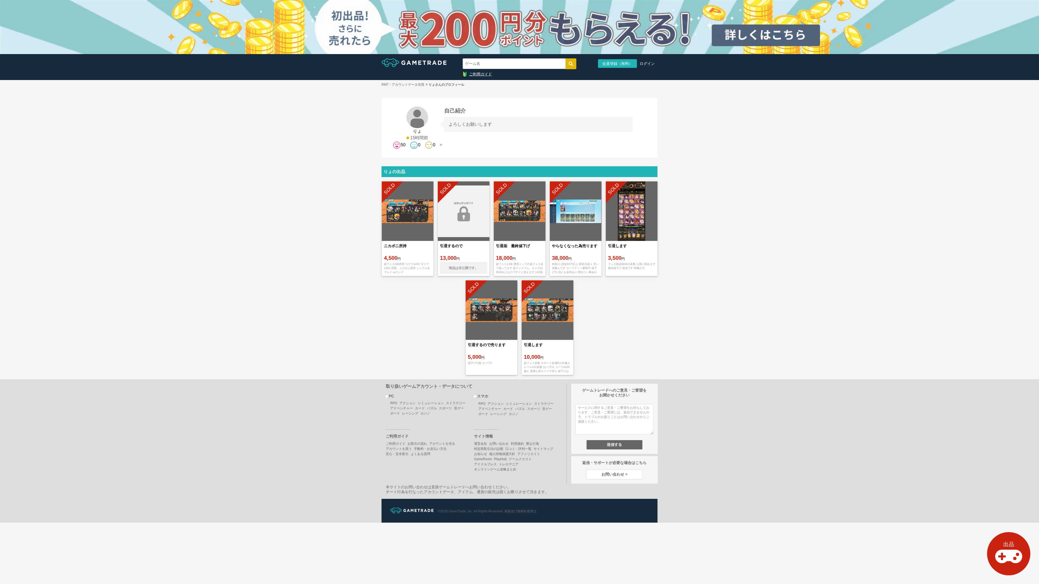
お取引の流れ (417, 444)
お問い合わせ (499, 444)
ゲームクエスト (520, 459)
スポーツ (445, 408)
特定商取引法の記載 (488, 449)
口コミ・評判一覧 (518, 449)
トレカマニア (508, 464)
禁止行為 (532, 444)
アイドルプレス (485, 464)
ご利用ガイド (480, 74)
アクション (407, 403)
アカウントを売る (442, 444)
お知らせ (480, 454)
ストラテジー (455, 403)
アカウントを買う (399, 449)
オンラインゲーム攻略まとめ (495, 469)
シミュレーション (431, 403)
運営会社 (480, 444)
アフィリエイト (528, 454)
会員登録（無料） (617, 63)
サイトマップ (543, 449)
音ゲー (459, 408)
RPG (393, 403)
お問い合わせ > (614, 474)
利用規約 (517, 444)
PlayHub (500, 459)
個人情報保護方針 (502, 454)
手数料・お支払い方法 (430, 449)
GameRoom (483, 459)
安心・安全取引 (397, 454)
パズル (432, 408)
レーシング (410, 413)
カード (420, 408)
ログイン (647, 63)
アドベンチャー (401, 408)
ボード (395, 413)
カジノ (425, 413)
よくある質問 (420, 454)
